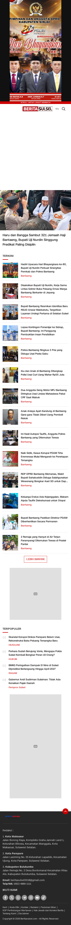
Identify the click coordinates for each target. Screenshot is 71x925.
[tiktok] (43, 897)
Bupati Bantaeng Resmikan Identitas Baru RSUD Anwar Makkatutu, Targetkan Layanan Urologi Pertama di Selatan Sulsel (44, 310)
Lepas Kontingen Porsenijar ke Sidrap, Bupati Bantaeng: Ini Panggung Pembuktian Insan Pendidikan (42, 331)
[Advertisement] (35, 151)
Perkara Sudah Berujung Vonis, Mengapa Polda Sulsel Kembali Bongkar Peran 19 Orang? (35, 653)
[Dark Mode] (7, 109)
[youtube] (37, 897)
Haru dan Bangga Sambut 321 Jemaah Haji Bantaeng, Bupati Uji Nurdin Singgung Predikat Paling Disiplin (34, 240)
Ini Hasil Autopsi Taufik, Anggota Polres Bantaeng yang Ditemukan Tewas (43, 435)
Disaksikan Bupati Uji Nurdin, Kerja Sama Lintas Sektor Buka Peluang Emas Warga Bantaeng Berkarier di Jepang (44, 289)
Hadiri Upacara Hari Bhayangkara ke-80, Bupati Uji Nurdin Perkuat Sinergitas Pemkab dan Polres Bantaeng (44, 268)
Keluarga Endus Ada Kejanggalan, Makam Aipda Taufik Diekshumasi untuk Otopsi (44, 498)
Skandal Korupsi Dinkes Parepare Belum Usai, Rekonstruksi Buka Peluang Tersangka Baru (34, 638)
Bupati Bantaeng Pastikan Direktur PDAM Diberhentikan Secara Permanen (44, 519)
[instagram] (31, 897)
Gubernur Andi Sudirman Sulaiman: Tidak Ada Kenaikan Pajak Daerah (34, 681)
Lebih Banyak (35, 559)
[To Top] (65, 811)
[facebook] (5, 897)
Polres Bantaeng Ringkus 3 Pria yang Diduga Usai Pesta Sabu (41, 351)
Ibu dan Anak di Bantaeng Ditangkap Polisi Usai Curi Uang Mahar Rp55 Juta (42, 372)
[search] (63, 108)
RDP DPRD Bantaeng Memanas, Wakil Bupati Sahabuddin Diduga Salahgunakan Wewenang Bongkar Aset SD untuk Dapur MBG (44, 479)
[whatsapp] (18, 897)
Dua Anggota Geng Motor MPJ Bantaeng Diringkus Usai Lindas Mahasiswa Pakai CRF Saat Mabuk (44, 394)
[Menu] (19, 109)
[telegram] (24, 897)
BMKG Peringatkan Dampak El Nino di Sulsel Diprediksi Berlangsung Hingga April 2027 (33, 667)
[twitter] (11, 897)
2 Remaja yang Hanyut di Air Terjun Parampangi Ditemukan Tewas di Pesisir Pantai (43, 540)
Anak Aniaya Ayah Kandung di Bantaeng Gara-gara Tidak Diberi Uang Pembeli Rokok (43, 414)
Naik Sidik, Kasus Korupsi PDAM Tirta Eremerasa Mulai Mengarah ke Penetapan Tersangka (44, 456)
